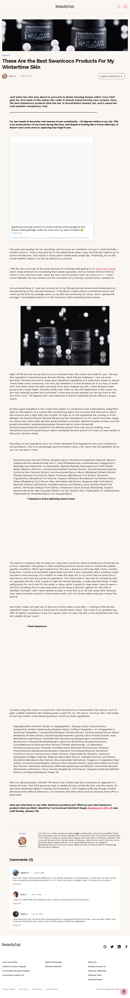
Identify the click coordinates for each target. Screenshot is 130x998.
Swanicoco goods (105, 268)
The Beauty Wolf (39, 237)
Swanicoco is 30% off (100, 808)
